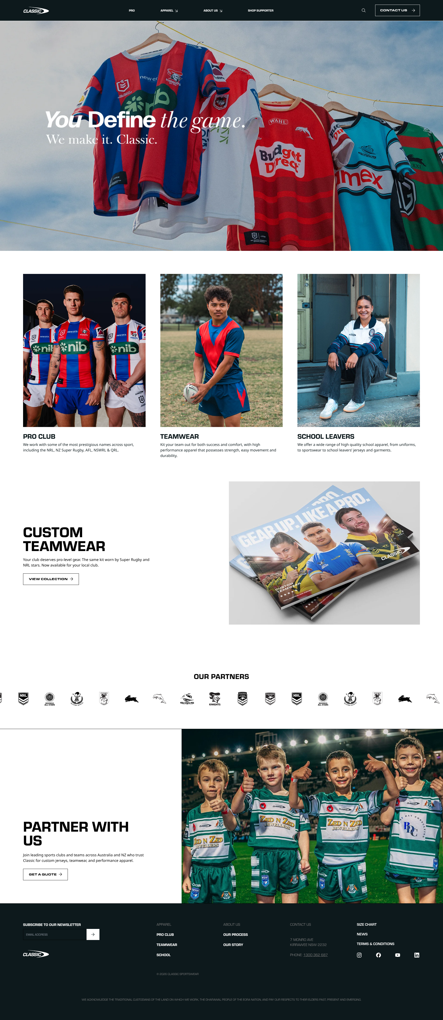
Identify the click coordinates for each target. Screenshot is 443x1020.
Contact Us (393, 10)
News (362, 934)
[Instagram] (359, 955)
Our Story (233, 944)
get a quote (43, 874)
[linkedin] (417, 955)
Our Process (235, 934)
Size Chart (367, 924)
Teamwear (167, 944)
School (164, 954)
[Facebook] (379, 955)
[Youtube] (398, 955)
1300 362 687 (315, 954)
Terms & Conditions (375, 943)
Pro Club (165, 934)
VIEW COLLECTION (48, 579)
